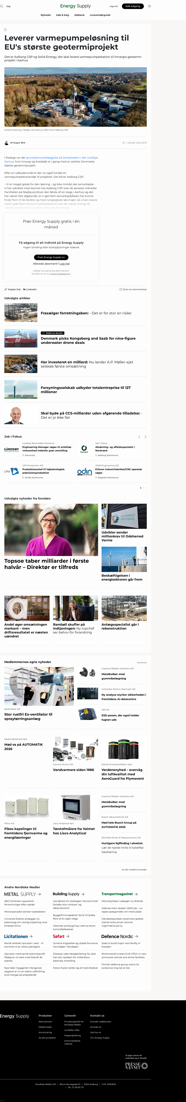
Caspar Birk (19, 142)
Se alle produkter (47, 1037)
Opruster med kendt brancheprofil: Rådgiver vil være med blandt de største (24, 957)
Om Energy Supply (100, 1037)
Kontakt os (95, 1027)
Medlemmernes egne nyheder (27, 662)
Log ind (64, 263)
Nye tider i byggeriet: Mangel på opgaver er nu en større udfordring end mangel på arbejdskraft (24, 971)
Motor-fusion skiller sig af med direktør (75, 968)
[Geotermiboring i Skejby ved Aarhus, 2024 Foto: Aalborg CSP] (75, 97)
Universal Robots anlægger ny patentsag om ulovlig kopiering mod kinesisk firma (25, 922)
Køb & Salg (62, 15)
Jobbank (79, 15)
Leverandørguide (100, 15)
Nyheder (46, 15)
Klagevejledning (72, 1035)
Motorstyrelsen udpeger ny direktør (122, 901)
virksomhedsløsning (60, 273)
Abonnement (45, 1021)
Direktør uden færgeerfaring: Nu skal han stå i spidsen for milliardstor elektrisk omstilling (74, 957)
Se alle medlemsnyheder (134, 869)
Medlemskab (45, 1027)
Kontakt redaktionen (100, 1021)
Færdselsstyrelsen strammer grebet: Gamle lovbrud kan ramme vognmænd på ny (123, 922)
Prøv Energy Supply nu (51, 257)
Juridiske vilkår (71, 1030)
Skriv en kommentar (135, 289)
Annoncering (45, 1032)
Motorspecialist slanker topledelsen (25, 911)
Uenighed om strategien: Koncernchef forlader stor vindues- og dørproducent (75, 904)
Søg (8, 6)
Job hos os (95, 1032)
